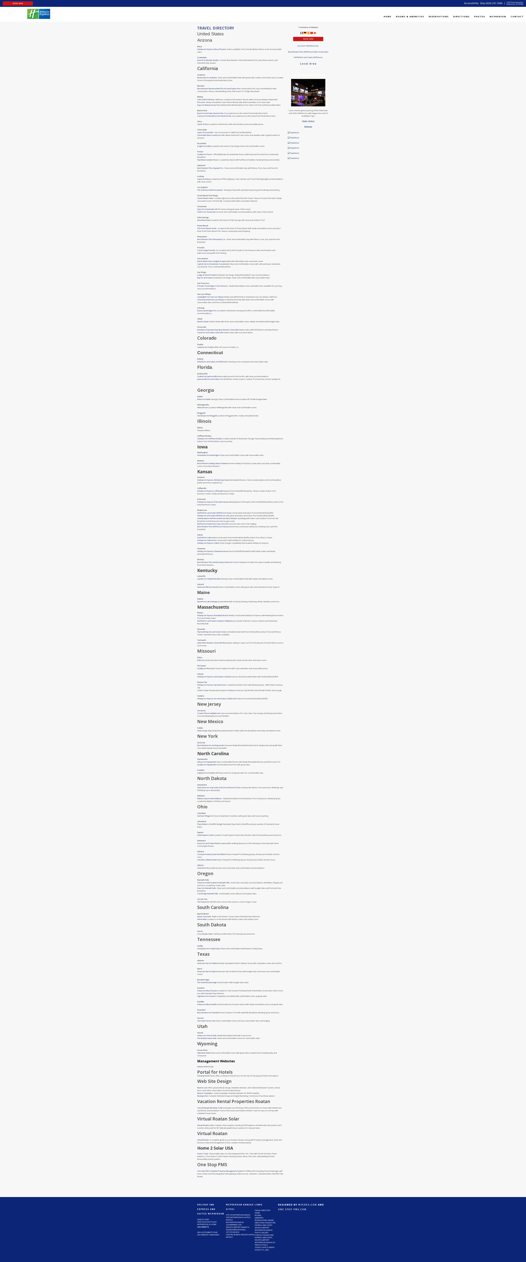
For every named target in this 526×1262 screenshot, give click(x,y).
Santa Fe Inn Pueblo (205, 347)
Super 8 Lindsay (204, 179)
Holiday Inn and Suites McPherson (211, 515)
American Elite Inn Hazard (208, 587)
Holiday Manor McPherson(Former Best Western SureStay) (221, 518)
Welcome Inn (202, 407)
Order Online (308, 121)
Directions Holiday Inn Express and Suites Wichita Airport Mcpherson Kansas (265, 1226)
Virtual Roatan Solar (205, 1125)
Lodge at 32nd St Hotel (206, 275)
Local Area (308, 63)
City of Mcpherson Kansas (238, 1215)
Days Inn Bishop (204, 105)
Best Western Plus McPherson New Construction (308, 52)
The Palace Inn (203, 902)
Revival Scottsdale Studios (208, 60)
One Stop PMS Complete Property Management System (220, 1171)
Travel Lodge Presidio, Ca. (208, 250)
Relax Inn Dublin (204, 399)
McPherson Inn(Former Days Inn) (211, 524)
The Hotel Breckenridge (207, 982)
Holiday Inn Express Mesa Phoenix (211, 49)
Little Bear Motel (204, 1053)
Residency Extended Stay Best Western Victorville (218, 330)
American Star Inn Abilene (208, 963)
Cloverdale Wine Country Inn (209, 135)
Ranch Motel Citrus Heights (208, 261)
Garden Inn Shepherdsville (208, 579)
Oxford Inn (201, 868)
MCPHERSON (498, 16)
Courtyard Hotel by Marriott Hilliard (211, 854)
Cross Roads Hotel (205, 934)
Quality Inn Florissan (206, 668)
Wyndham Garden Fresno (208, 160)
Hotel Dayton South (205, 835)
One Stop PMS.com (292, 1209)
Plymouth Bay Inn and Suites (209, 632)
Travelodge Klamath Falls (207, 893)
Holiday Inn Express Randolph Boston (212, 615)
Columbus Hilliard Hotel (207, 860)
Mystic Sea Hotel (204, 916)
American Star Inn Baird (207, 971)
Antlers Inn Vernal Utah (206, 1035)
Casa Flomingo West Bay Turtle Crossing (213, 1108)
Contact (517, 16)
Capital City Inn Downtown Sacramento (213, 264)
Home (387, 16)
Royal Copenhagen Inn (207, 310)
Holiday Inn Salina (205, 540)
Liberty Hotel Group (205, 1066)
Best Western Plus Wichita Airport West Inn (215, 562)
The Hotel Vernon (204, 1021)
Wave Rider (202, 919)
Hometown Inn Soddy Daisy (209, 948)
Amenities (259, 1217)
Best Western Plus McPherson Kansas (213, 526)
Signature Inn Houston (206, 996)
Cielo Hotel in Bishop (205, 99)
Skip (482, 3)
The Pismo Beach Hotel (207, 228)
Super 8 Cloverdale (205, 132)
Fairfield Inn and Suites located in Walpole (214, 621)
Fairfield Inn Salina (205, 537)
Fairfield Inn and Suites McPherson (212, 513)
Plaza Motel (202, 824)
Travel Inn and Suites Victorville (210, 332)
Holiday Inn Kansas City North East (211, 685)
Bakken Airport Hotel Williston (209, 798)
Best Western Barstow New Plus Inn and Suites (217, 88)
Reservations (439, 16)
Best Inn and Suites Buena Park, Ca (212, 113)
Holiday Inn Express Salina (208, 543)
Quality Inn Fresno (205, 154)
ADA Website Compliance (208, 1234)
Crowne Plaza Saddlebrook (208, 713)
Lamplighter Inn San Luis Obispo (210, 297)
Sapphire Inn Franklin (206, 773)
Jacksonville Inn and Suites (208, 379)
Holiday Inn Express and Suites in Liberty (214, 676)
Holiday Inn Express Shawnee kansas (213, 551)
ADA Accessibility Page (207, 1232)
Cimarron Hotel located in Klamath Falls (213, 882)
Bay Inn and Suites (205, 277)
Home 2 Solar (202, 1153)
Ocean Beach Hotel (205, 198)
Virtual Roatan (203, 1140)
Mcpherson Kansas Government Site (235, 1223)
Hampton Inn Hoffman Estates (209, 438)
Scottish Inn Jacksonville (207, 376)
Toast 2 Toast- (203, 690)
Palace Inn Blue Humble (207, 1004)
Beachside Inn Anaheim (207, 77)
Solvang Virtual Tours (206, 1076)
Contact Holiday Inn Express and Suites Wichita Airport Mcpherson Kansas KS (265, 1239)
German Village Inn (205, 816)
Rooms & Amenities (410, 16)
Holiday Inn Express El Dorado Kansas (213, 502)
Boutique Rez (203, 1096)
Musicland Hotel (204, 220)
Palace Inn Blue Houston (207, 990)
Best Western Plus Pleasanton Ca (211, 239)
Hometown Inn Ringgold (207, 415)
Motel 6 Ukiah (203, 321)
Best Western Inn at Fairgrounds (210, 745)
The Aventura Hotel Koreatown (210, 190)
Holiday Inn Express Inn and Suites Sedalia (215, 698)
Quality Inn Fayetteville (206, 764)
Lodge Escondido (204, 146)
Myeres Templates (205, 1093)
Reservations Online (264, 1220)
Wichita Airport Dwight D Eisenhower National (237, 1228)
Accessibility (471, 3)
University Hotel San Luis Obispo (210, 299)
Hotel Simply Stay (204, 730)
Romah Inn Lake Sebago (207, 601)
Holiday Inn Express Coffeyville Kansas (213, 491)
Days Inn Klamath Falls (206, 888)
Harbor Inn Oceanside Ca (208, 212)
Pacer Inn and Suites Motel (208, 843)
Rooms (258, 1215)
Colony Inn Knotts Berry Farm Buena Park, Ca (216, 116)
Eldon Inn (201, 660)
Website (308, 127)
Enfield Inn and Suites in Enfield (210, 361)
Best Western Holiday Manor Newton (212, 463)
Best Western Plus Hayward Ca (210, 168)
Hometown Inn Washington (208, 455)
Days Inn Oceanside (205, 209)
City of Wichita (232, 1232)
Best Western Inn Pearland (208, 1012)
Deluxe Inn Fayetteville (206, 762)
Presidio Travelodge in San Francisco (212, 286)
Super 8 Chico (203, 124)
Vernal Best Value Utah (206, 1038)
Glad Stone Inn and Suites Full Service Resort (216, 787)
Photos (479, 16)
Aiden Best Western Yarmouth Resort (212, 643)
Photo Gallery (261, 1232)
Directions (461, 16)
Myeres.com (202, 1087)
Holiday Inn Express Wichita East (210, 480)
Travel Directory (262, 1210)
